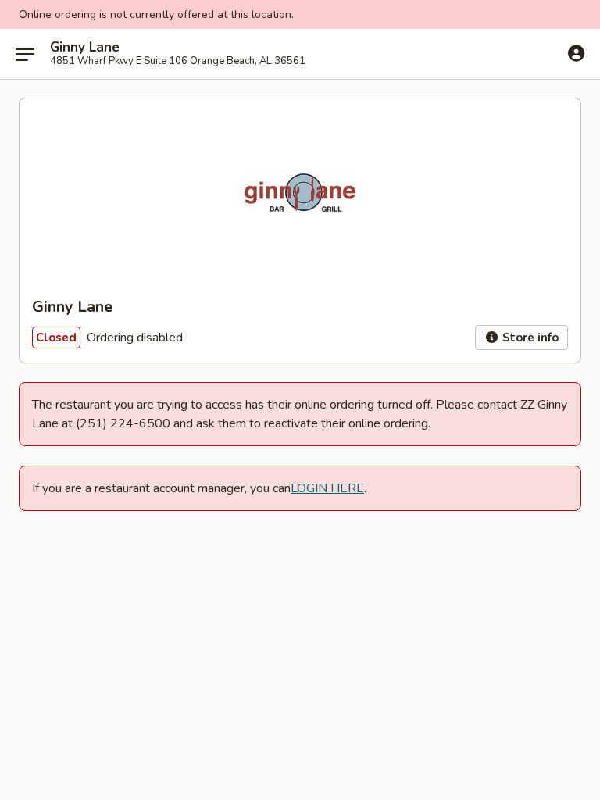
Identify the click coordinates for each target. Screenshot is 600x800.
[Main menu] (25, 54)
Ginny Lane (85, 47)
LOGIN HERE (327, 488)
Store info (529, 337)
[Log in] (576, 53)
